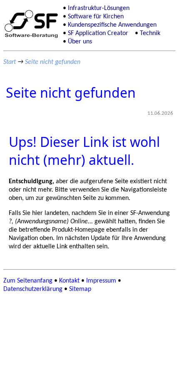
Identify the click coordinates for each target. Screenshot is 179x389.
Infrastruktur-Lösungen (98, 8)
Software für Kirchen (96, 16)
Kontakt (69, 281)
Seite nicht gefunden (52, 62)
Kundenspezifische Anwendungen (112, 25)
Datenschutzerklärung (32, 289)
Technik (150, 33)
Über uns (80, 41)
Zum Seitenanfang (27, 281)
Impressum (101, 281)
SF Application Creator (98, 33)
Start (9, 62)
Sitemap (80, 289)
